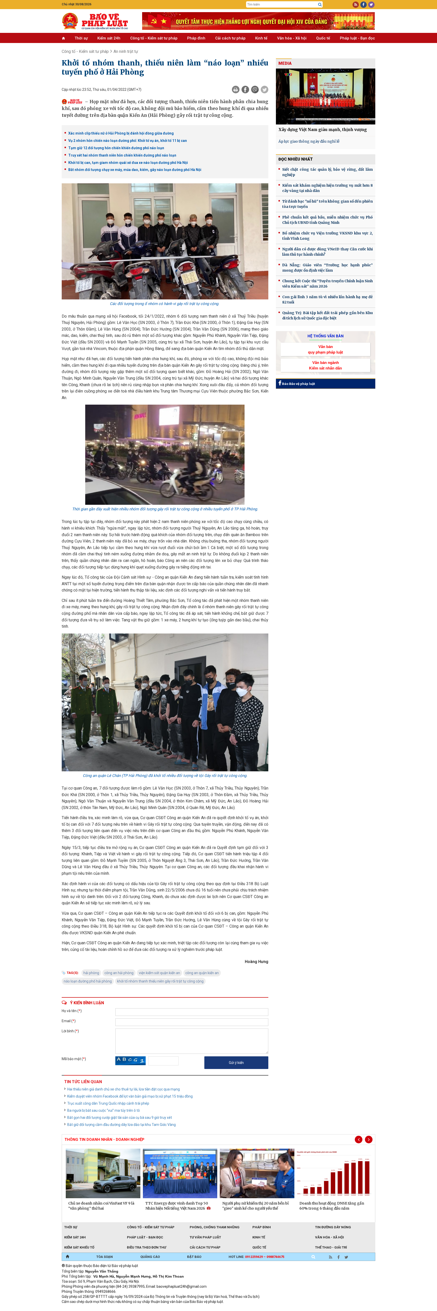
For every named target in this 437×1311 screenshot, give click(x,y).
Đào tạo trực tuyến (187, 1308)
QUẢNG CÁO (150, 1257)
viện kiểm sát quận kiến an (159, 973)
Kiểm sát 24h (108, 38)
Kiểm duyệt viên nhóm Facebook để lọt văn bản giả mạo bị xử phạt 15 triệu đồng (130, 1096)
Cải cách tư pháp (230, 38)
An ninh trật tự (126, 51)
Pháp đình (196, 38)
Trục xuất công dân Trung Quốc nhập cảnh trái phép (108, 1103)
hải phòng (91, 973)
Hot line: (256, 1257)
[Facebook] (245, 89)
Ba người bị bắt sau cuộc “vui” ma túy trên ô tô (103, 1110)
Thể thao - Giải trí (331, 1247)
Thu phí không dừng (151, 1308)
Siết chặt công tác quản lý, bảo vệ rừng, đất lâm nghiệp (327, 172)
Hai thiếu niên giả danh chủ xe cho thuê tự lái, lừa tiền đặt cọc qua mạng (123, 1089)
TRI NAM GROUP (77, 1308)
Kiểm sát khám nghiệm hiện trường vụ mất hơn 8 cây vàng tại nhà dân (327, 188)
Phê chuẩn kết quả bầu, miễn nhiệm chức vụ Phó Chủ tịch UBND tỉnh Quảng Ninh (327, 220)
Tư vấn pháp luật (205, 1237)
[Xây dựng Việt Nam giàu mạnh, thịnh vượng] (325, 96)
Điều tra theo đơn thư (146, 1247)
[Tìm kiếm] (320, 5)
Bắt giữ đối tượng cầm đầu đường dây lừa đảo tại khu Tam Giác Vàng (121, 1125)
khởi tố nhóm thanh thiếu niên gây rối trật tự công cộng (160, 981)
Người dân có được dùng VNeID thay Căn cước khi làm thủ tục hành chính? (327, 252)
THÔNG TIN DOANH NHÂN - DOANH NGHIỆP (104, 1139)
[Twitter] (264, 89)
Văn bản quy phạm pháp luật (325, 349)
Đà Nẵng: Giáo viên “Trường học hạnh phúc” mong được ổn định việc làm (327, 268)
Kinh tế (261, 38)
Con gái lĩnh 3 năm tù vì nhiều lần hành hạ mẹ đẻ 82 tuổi (327, 299)
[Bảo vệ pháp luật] (98, 21)
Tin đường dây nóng (333, 1227)
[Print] (235, 89)
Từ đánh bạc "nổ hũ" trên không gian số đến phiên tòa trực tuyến (327, 204)
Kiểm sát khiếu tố (79, 1247)
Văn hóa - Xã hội (292, 38)
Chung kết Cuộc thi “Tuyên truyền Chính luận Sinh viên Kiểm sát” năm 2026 (327, 284)
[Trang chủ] (67, 1257)
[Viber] (255, 89)
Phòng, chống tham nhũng (214, 1227)
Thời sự (81, 38)
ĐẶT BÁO (194, 1257)
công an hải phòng (119, 973)
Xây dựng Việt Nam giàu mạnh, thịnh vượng (322, 129)
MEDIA (285, 63)
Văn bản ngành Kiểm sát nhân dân (325, 365)
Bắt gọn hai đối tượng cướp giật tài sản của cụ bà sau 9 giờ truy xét (119, 1118)
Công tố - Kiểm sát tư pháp (154, 38)
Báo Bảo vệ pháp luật (298, 384)
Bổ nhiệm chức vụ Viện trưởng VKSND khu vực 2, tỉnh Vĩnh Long (327, 236)
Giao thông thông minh (113, 1308)
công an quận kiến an (202, 973)
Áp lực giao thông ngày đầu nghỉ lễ (308, 141)
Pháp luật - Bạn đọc (357, 38)
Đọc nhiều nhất (295, 159)
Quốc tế (323, 38)
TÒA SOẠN (104, 1257)
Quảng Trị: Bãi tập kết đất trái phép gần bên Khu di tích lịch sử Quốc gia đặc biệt (327, 315)
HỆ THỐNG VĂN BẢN (326, 336)
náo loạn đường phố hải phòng (88, 981)
